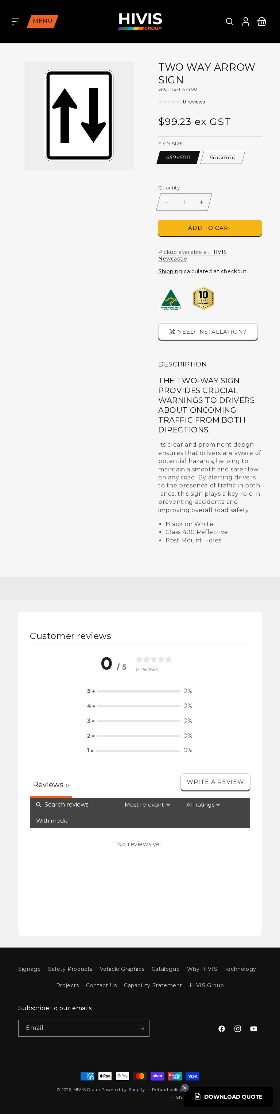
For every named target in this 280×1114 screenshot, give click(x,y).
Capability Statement (153, 985)
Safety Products (70, 969)
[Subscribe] (141, 1028)
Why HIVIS (202, 969)
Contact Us (101, 985)
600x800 (223, 157)
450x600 (178, 157)
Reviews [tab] (51, 784)
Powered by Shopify (123, 1089)
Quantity (169, 188)
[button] (15, 21)
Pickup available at (192, 255)
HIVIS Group (207, 985)
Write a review (215, 781)
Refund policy (167, 1089)
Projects (67, 985)
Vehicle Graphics (122, 969)
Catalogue (166, 969)
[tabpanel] (140, 861)
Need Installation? (211, 331)
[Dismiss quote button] (185, 1088)
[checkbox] (52, 820)
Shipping (170, 271)
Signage (29, 969)
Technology (240, 969)
